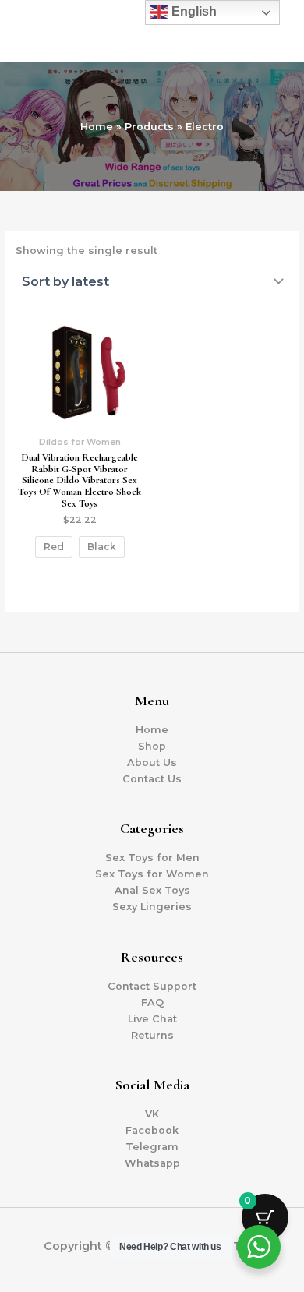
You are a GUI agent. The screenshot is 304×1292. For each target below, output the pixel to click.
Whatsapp (152, 1163)
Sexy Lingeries (152, 907)
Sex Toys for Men (152, 857)
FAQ (152, 1002)
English (192, 11)
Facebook (152, 1130)
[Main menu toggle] (273, 31)
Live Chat (152, 1019)
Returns (152, 1035)
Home (152, 730)
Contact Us (152, 779)
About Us (152, 762)
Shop (152, 746)
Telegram (152, 1147)
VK (152, 1114)
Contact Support (152, 986)
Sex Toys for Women (152, 874)
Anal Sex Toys (152, 890)
